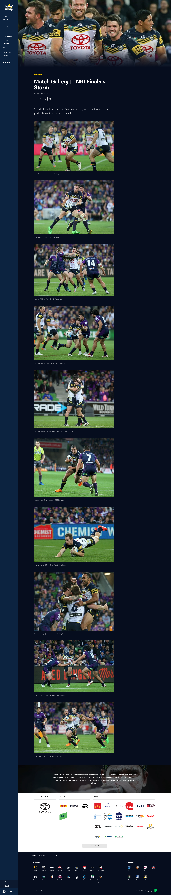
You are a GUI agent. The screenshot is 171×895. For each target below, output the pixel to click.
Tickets (5, 56)
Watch (5, 19)
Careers (52, 891)
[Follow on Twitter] (56, 855)
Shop (4, 59)
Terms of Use (35, 891)
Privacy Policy (44, 891)
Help (56, 891)
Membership (7, 52)
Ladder (5, 26)
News (5, 16)
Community (7, 37)
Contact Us (62, 891)
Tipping (6, 43)
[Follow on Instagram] (60, 855)
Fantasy (6, 40)
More (5, 47)
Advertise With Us (71, 891)
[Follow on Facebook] (52, 855)
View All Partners (95, 845)
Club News (38, 74)
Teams (5, 30)
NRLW (5, 33)
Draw (5, 23)
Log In (7, 886)
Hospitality (6, 62)
